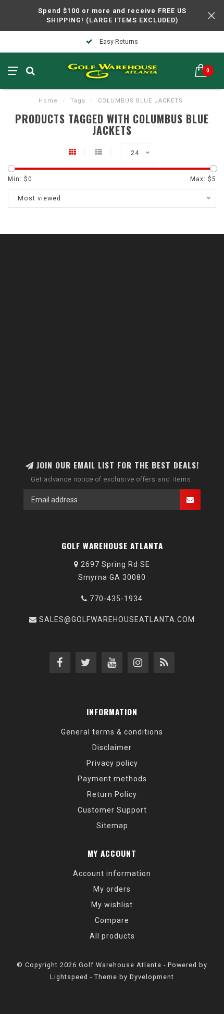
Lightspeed (69, 977)
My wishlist (112, 905)
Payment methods (112, 779)
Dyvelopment (152, 977)
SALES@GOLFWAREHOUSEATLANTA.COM (117, 619)
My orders (112, 889)
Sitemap (112, 825)
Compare (112, 920)
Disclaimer (112, 747)
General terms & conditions (112, 732)
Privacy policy (112, 763)
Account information (112, 873)
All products (112, 936)
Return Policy (112, 794)
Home (48, 100)
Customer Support (112, 810)
